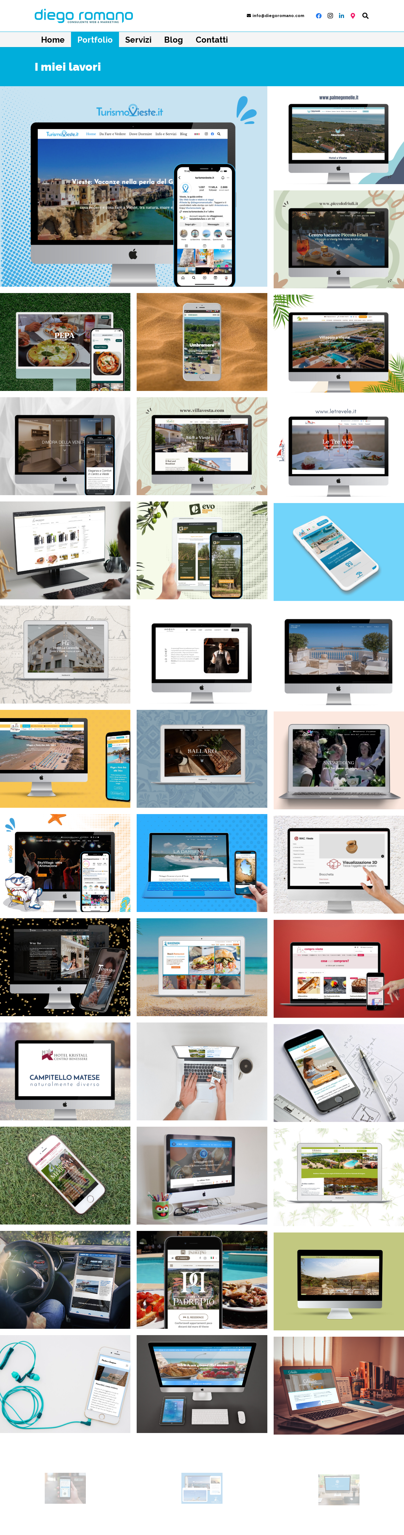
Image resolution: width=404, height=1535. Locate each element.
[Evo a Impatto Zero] (202, 550)
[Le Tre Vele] (339, 448)
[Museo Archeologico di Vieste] (339, 865)
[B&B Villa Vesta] (202, 446)
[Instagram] (330, 15)
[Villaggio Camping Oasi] (339, 344)
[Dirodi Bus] (65, 1280)
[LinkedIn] (341, 15)
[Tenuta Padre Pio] (202, 1280)
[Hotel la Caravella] (65, 655)
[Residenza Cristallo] (339, 1386)
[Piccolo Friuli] (339, 239)
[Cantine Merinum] (65, 1176)
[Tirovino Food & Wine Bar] (65, 967)
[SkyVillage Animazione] (65, 863)
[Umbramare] (202, 342)
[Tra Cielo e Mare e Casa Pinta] (339, 656)
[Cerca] (365, 16)
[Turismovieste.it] (133, 186)
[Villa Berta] (339, 1281)
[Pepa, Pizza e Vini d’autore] (65, 342)
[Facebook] (318, 15)
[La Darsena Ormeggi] (202, 863)
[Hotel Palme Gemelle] (339, 135)
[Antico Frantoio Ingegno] (65, 550)
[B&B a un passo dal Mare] (202, 1384)
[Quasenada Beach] (202, 967)
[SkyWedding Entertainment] (339, 760)
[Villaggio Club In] (339, 552)
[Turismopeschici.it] (65, 1384)
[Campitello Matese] (65, 1071)
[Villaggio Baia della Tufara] (65, 759)
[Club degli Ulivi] (339, 1073)
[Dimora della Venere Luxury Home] (65, 446)
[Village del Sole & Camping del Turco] (202, 1071)
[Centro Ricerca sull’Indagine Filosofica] (202, 1176)
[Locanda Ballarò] (202, 759)
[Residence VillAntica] (339, 1177)
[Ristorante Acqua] (202, 655)
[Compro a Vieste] (339, 969)
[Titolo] (353, 15)
